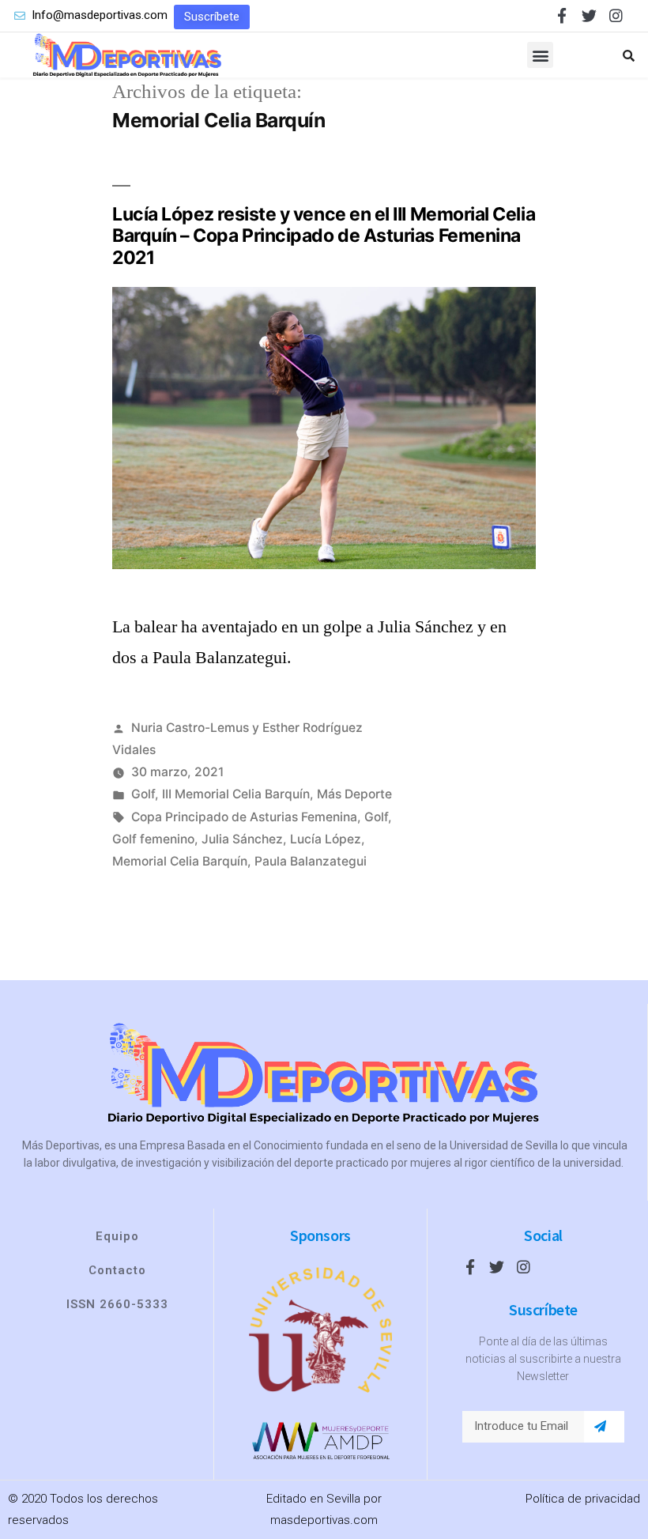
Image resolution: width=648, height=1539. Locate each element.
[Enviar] (600, 1427)
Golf (143, 794)
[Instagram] (616, 15)
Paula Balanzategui (310, 861)
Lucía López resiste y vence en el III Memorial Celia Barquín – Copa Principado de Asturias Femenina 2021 (323, 236)
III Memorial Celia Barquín (236, 794)
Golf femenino (153, 839)
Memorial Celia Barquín (179, 861)
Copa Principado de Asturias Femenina (244, 816)
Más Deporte (354, 794)
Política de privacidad (583, 1499)
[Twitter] (589, 15)
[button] (212, 17)
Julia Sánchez (242, 839)
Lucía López (325, 839)
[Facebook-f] (562, 15)
